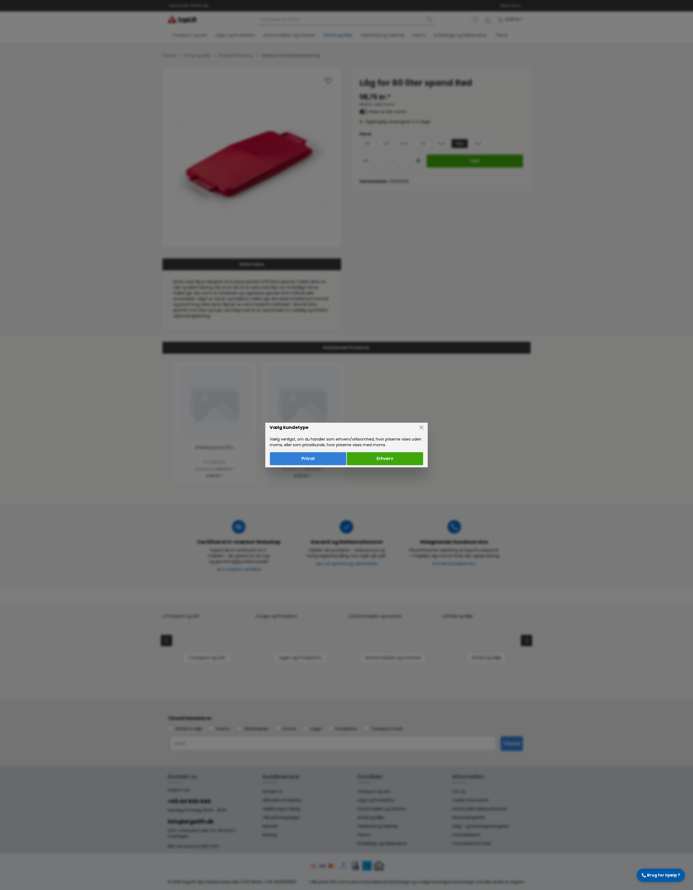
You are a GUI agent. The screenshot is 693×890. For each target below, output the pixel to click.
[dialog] (346, 445)
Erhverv (385, 458)
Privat (308, 458)
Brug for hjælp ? (661, 875)
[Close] (421, 427)
